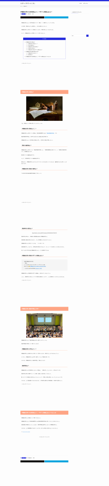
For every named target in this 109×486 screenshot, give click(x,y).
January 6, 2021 (38, 268)
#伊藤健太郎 (32, 266)
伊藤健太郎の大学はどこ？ (33, 53)
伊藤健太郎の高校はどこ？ (33, 43)
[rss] (86, 0)
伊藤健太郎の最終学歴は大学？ (32, 51)
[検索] (88, 0)
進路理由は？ (30, 54)
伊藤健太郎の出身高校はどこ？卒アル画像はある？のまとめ (38, 56)
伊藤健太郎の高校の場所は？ (33, 46)
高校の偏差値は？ (31, 45)
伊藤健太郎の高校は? (30, 42)
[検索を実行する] (87, 36)
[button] (32, 17)
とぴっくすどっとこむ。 (28, 3)
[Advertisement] (44, 75)
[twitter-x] (85, 0)
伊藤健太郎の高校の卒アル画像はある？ (35, 49)
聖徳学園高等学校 (50, 133)
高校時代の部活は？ (31, 48)
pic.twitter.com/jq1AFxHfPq (40, 266)
